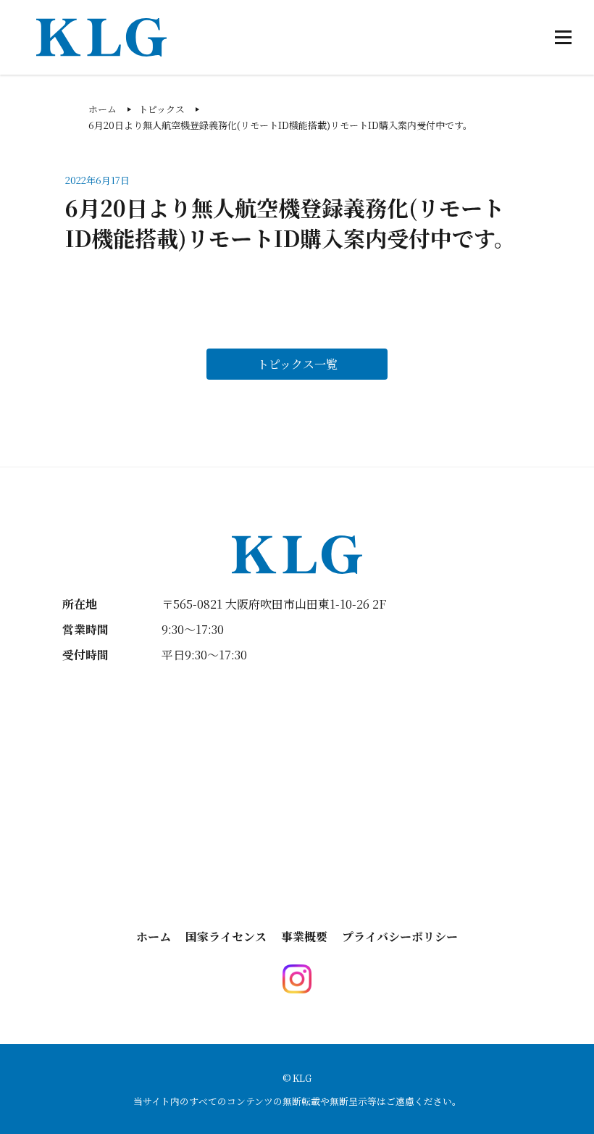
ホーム (153, 936)
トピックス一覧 (297, 364)
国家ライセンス (226, 936)
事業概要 (304, 936)
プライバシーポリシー (400, 936)
